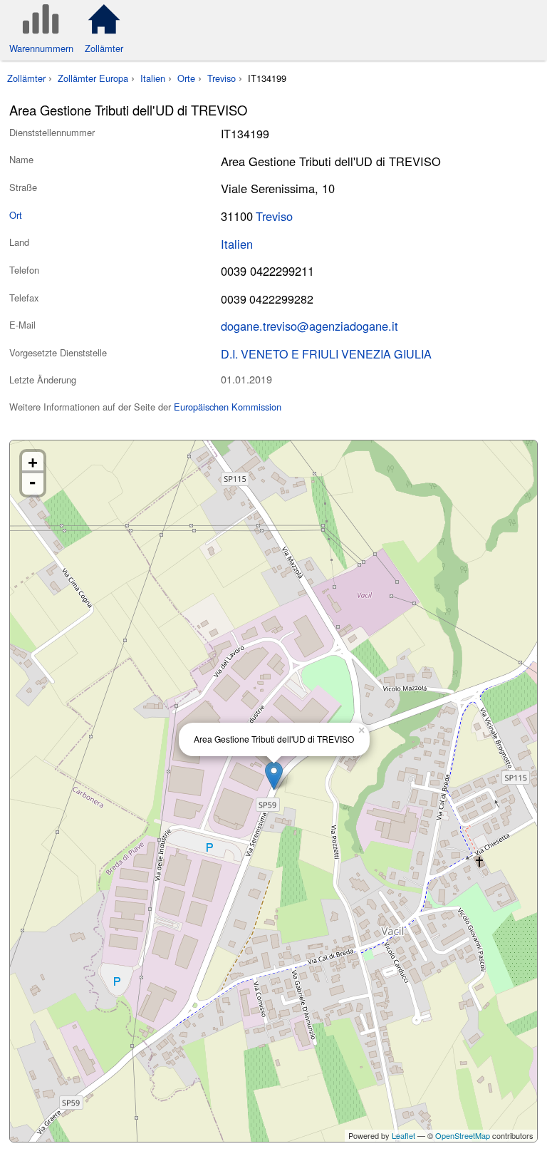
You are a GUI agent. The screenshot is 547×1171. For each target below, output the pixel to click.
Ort (15, 215)
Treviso (221, 78)
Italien (152, 78)
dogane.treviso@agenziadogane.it (309, 325)
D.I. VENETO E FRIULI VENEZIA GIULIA (326, 353)
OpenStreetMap (462, 1135)
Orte (186, 78)
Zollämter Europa (93, 78)
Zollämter (26, 78)
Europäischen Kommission (227, 406)
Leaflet (403, 1135)
